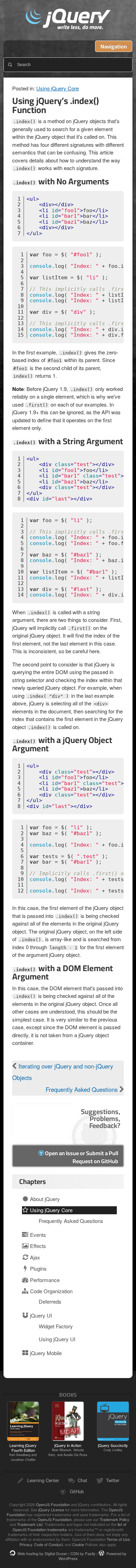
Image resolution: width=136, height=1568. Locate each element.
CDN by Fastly (83, 1553)
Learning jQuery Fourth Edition (23, 1452)
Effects (37, 1245)
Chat (82, 1480)
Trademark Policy (114, 1519)
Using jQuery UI (57, 1339)
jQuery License (51, 1509)
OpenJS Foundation (53, 1504)
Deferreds (50, 1301)
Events (37, 1234)
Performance (44, 1279)
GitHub (77, 1491)
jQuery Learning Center (68, 20)
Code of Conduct (48, 1544)
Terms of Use (118, 1539)
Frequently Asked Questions (82, 1089)
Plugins (38, 1268)
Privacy (26, 1544)
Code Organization (51, 1291)
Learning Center (43, 1480)
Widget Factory (56, 1326)
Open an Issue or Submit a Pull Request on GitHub (81, 1157)
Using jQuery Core (57, 88)
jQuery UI (40, 1315)
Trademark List (30, 1524)
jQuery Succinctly (113, 1447)
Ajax (34, 1257)
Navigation (113, 46)
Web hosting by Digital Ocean (42, 1553)
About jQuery (44, 1198)
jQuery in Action (67, 1449)
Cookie (78, 1544)
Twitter (112, 1480)
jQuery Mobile (45, 1353)
